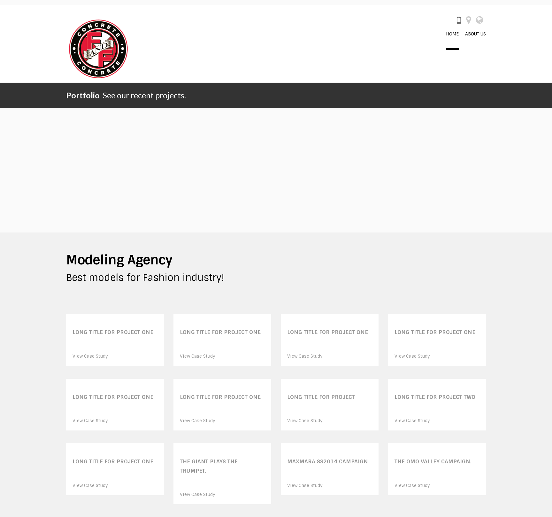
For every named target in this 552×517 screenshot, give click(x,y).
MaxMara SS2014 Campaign (327, 461)
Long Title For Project (321, 396)
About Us (475, 34)
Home (452, 34)
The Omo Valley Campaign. (433, 461)
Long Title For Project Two (435, 396)
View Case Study (90, 356)
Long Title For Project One (113, 332)
